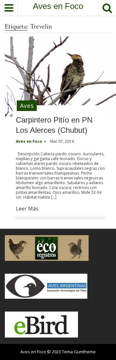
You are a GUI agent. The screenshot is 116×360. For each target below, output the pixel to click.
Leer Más (27, 208)
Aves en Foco (58, 6)
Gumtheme (85, 352)
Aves (27, 105)
